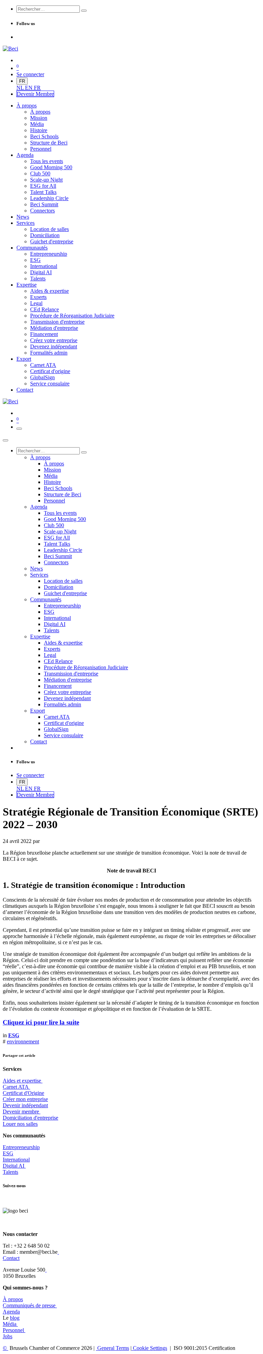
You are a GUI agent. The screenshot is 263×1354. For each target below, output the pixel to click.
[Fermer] (5, 440)
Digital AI (13, 1166)
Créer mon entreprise (25, 1099)
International (16, 1159)
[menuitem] (20, 88)
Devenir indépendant (25, 1105)
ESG (8, 1153)
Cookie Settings (149, 1348)
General (112, 1348)
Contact (11, 1258)
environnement (23, 1041)
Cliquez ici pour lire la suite (41, 1022)
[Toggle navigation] (19, 429)
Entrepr (21, 1147)
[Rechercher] (84, 11)
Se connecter (30, 74)
